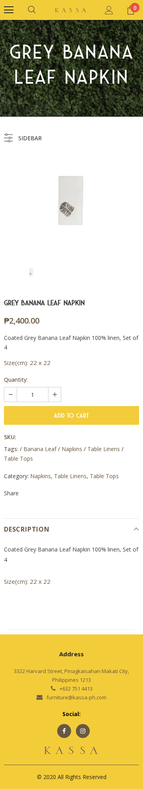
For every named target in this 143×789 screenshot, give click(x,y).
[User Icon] (109, 10)
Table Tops (104, 476)
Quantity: (16, 379)
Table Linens (70, 476)
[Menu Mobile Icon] (9, 10)
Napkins (40, 476)
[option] (71, 200)
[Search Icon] (32, 10)
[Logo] (70, 10)
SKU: (10, 437)
